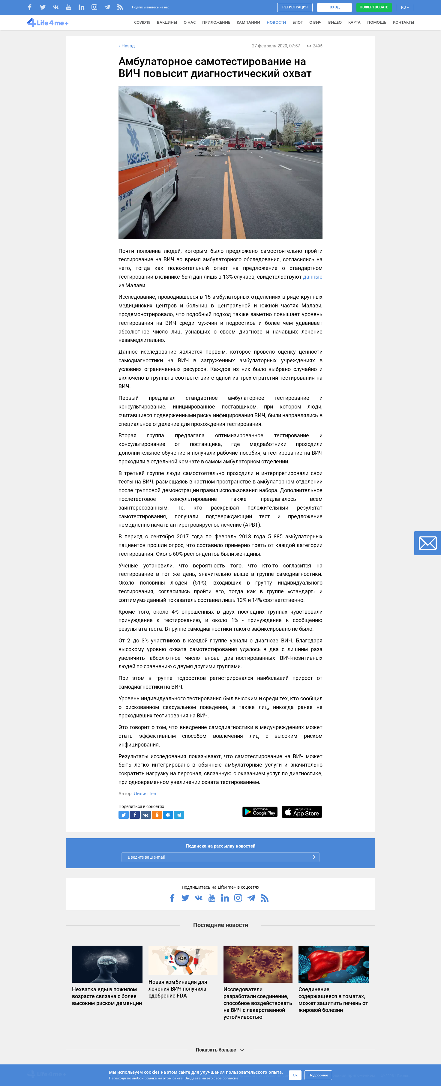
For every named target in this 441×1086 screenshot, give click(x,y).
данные (312, 277)
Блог (297, 22)
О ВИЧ (315, 22)
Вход (335, 7)
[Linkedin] (84, 8)
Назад (128, 46)
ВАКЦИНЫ (167, 22)
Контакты (403, 22)
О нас (190, 22)
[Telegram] (110, 8)
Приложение (216, 22)
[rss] (120, 8)
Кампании (248, 22)
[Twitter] (46, 8)
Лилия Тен (145, 793)
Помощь (376, 22)
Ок (295, 1075)
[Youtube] (71, 8)
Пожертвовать (374, 7)
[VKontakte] (58, 8)
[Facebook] (33, 8)
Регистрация (295, 7)
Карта (354, 22)
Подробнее (318, 1075)
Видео (335, 22)
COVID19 (142, 22)
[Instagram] (97, 8)
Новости (276, 22)
